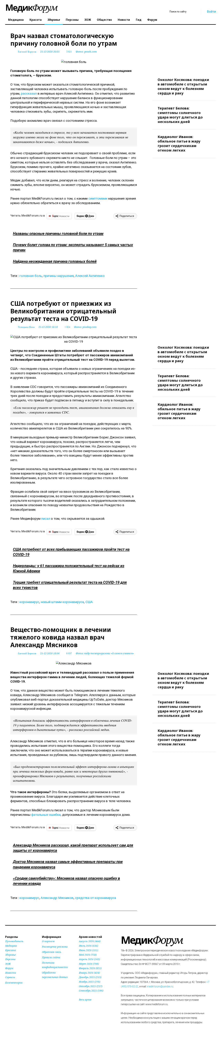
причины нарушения (59, 276)
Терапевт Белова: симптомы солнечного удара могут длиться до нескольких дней (180, 115)
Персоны (72, 20)
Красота (36, 20)
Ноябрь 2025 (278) (89, 981)
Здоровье (53, 20)
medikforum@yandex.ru (160, 986)
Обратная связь (51, 952)
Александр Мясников (57, 898)
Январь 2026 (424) (89, 972)
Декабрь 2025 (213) (90, 977)
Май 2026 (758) (88, 954)
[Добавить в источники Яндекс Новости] (46, 983)
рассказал (29, 93)
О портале (48, 941)
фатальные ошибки (46, 815)
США (89, 602)
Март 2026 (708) (89, 963)
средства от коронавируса (95, 898)
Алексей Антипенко (90, 276)
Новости (124, 20)
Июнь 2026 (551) (88, 950)
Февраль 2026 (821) (90, 968)
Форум (152, 20)
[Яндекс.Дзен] (85, 216)
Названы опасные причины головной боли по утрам (58, 233)
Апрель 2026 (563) (89, 959)
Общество (104, 20)
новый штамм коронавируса (62, 602)
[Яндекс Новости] (59, 216)
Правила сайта (51, 957)
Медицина (16, 20)
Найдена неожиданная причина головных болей (55, 261)
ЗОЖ (87, 20)
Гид (138, 20)
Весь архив (85, 999)
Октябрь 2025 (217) (90, 986)
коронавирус (29, 602)
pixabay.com (90, 327)
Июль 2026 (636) (88, 945)
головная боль (31, 276)
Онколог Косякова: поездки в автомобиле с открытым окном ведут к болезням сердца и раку (183, 86)
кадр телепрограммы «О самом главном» (109, 653)
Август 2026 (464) (89, 941)
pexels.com (90, 51)
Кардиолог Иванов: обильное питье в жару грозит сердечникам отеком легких (179, 143)
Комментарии (13, 982)
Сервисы (10, 977)
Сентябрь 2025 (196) (91, 990)
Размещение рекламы (55, 946)
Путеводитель (14, 941)
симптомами (97, 198)
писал (46, 519)
